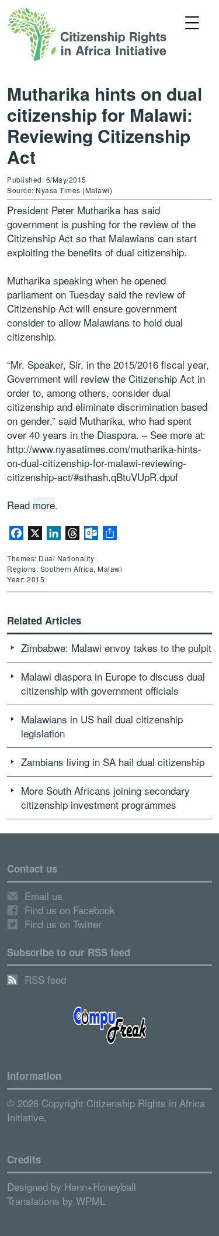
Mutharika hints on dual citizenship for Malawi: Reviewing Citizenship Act (104, 125)
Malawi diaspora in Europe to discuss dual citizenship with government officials (113, 683)
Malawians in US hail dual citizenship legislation (102, 726)
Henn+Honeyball (100, 1186)
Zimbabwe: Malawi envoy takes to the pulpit (116, 647)
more (44, 504)
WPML (90, 1200)
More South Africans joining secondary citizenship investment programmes (105, 797)
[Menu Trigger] (192, 22)
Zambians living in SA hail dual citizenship (112, 761)
